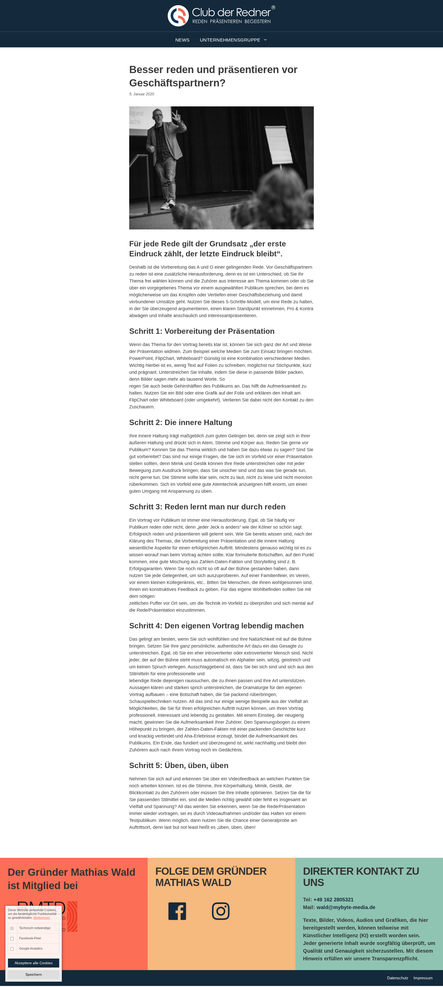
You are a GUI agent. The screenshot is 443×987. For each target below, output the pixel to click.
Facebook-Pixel (30, 938)
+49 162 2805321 (334, 899)
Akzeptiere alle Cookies (34, 963)
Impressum (423, 978)
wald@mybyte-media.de (346, 907)
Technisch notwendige (35, 928)
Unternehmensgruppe (230, 40)
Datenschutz (397, 978)
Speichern (33, 974)
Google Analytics (31, 948)
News (182, 40)
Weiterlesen (41, 918)
